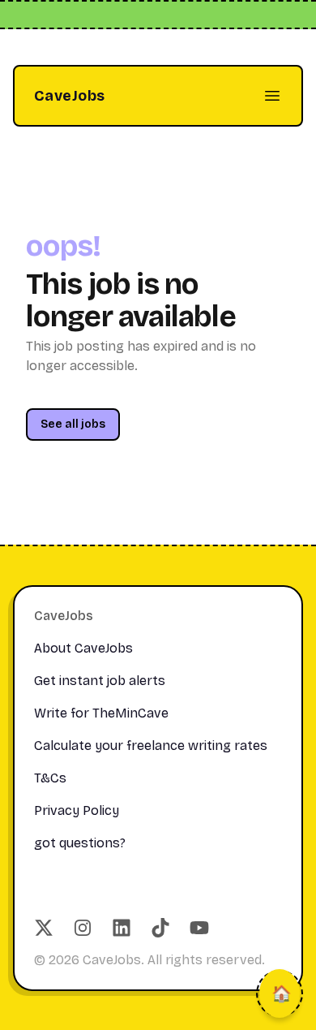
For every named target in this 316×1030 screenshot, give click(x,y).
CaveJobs (69, 96)
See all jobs (73, 424)
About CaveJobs (83, 648)
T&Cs (50, 778)
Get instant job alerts (99, 680)
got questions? (80, 843)
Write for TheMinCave (101, 713)
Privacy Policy (76, 810)
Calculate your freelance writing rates (150, 745)
